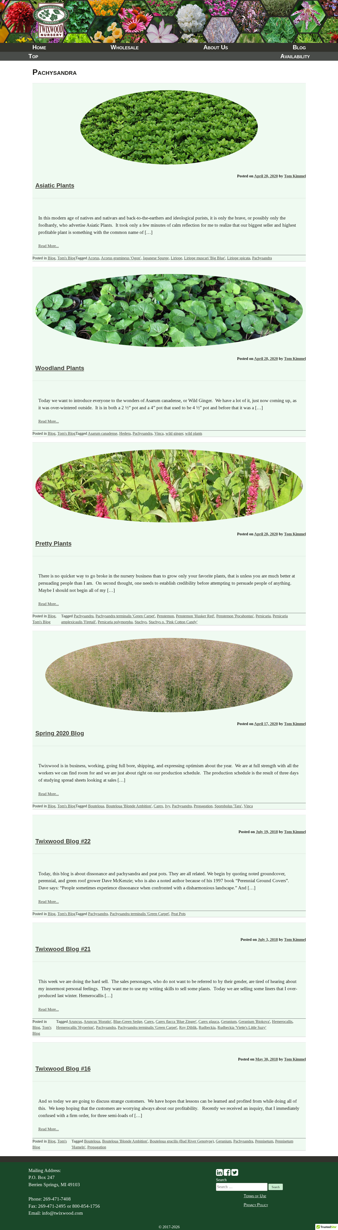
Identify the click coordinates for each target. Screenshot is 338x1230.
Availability (295, 56)
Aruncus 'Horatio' (97, 1021)
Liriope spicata (238, 258)
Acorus (93, 258)
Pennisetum (264, 1141)
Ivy (167, 806)
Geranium (229, 1021)
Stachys (141, 622)
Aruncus (75, 1021)
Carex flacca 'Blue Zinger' (176, 1021)
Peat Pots (178, 914)
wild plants (193, 433)
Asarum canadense (102, 433)
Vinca (159, 433)
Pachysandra (262, 258)
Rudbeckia (207, 1027)
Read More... (48, 246)
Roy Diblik (188, 1027)
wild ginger (174, 433)
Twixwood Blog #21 (63, 949)
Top (33, 56)
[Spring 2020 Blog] (169, 676)
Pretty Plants (53, 543)
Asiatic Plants (54, 185)
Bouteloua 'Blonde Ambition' (129, 806)
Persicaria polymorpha (115, 622)
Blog (299, 47)
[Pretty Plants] (169, 486)
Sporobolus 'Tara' (228, 806)
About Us (215, 47)
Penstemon (165, 616)
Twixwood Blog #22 (63, 841)
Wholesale (125, 47)
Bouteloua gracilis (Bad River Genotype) (182, 1141)
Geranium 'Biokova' (254, 1021)
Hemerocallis (282, 1021)
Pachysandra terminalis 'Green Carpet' (125, 616)
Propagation (203, 806)
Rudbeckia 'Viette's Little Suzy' (241, 1027)
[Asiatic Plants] (169, 128)
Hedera (125, 433)
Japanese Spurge (156, 258)
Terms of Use (255, 1196)
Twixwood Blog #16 (63, 1068)
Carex (158, 806)
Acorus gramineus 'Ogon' (121, 258)
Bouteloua (96, 806)
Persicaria (263, 616)
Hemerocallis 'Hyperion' (75, 1027)
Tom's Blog (66, 258)
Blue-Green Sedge (127, 1021)
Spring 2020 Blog (59, 733)
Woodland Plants (59, 368)
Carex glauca (208, 1021)
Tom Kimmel (295, 176)
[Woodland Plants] (169, 311)
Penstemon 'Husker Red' (195, 616)
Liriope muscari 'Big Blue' (204, 258)
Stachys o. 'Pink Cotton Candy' (173, 622)
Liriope (176, 258)
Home (39, 47)
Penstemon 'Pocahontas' (235, 616)
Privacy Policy (256, 1205)
